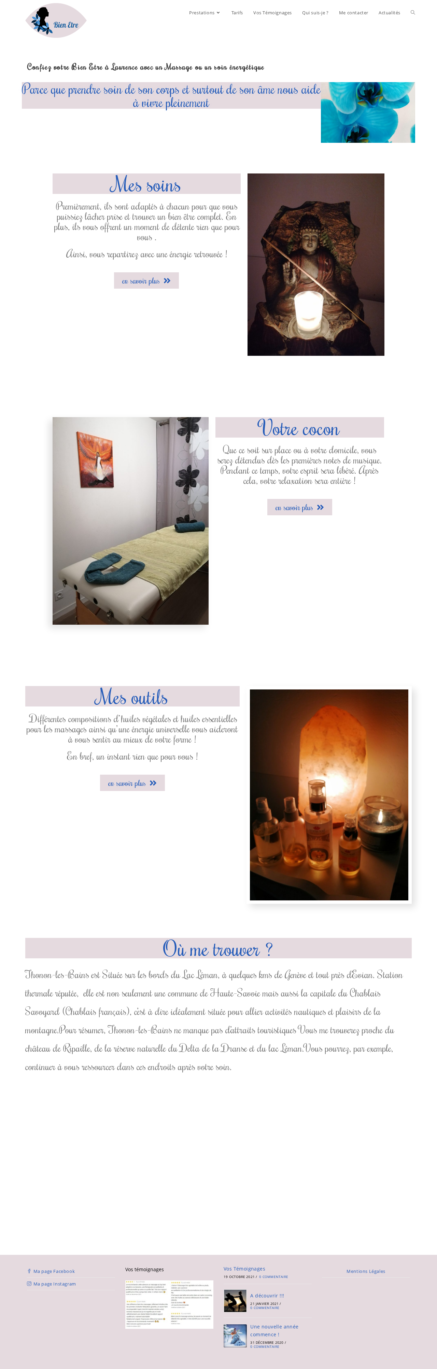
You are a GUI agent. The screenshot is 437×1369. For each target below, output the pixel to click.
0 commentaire (273, 1276)
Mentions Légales (366, 1271)
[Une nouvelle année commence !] (235, 1336)
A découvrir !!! (267, 1295)
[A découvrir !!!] (235, 1300)
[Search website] (413, 12)
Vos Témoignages (244, 1268)
